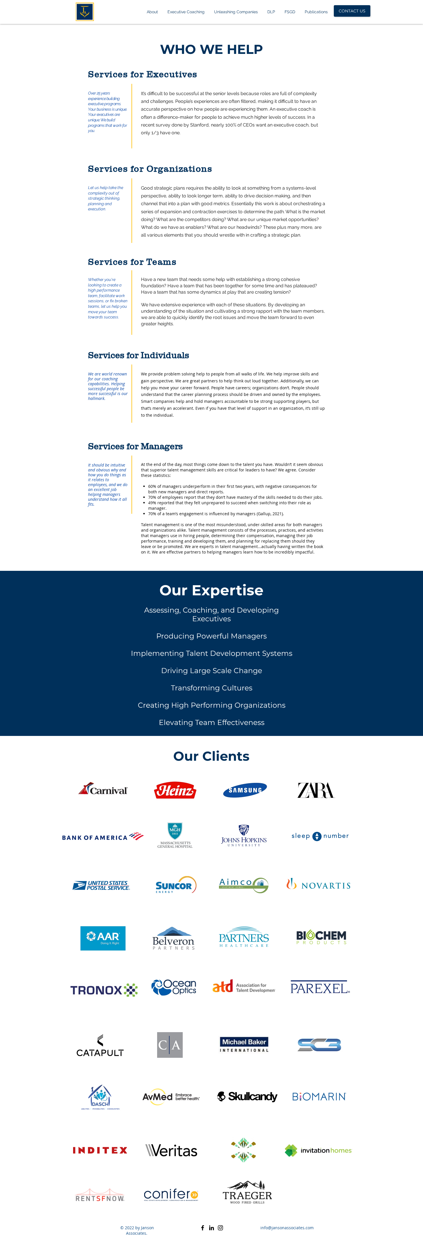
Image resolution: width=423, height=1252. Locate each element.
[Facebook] (202, 1227)
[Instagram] (220, 1227)
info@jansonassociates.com (287, 1227)
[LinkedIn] (211, 1227)
